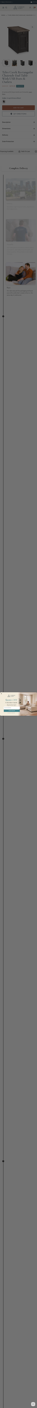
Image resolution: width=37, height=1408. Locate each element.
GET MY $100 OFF (12, 710)
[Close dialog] (1, 694)
